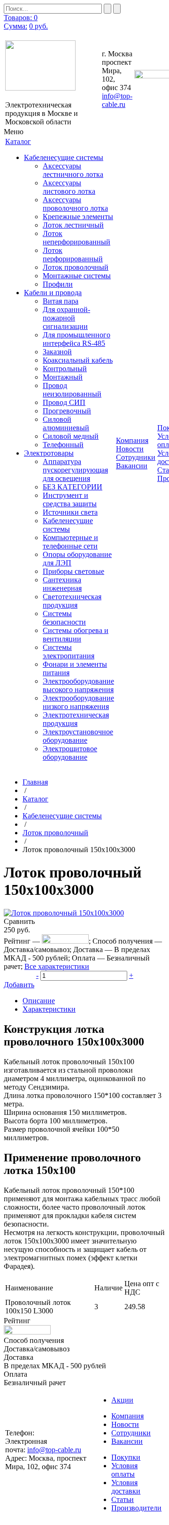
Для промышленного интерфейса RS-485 (76, 339)
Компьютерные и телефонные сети (70, 542)
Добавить (19, 985)
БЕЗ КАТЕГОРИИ (72, 487)
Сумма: (15, 26)
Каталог (35, 799)
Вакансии (131, 466)
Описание (39, 1001)
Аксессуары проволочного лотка (75, 204)
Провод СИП (64, 402)
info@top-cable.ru (117, 100)
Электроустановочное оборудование (78, 736)
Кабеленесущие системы (63, 157)
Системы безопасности (64, 618)
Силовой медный (71, 436)
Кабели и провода (53, 293)
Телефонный (63, 445)
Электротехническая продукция (76, 719)
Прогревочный (67, 411)
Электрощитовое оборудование (70, 753)
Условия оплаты (124, 1470)
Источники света (70, 512)
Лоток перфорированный (73, 254)
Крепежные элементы (78, 217)
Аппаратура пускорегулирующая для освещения (75, 470)
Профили (58, 284)
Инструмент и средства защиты (70, 499)
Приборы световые (73, 571)
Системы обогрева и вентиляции (75, 634)
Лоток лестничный (73, 225)
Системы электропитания (68, 651)
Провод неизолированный (72, 389)
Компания (127, 1416)
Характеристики (49, 1009)
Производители (136, 1508)
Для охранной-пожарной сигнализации (66, 317)
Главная (35, 782)
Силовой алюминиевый (66, 423)
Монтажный (63, 377)
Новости (130, 449)
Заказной (57, 352)
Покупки (125, 1457)
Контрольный (65, 369)
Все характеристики (56, 966)
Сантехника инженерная (62, 584)
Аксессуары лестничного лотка (73, 170)
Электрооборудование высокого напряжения (78, 685)
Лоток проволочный (75, 267)
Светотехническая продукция (72, 601)
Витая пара (60, 301)
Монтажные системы (77, 276)
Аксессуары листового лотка (69, 187)
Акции (122, 1400)
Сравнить (19, 921)
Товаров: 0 (21, 18)
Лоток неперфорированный (76, 237)
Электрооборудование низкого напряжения (78, 702)
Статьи (122, 1499)
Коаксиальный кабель (78, 360)
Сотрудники (135, 457)
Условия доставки (125, 1487)
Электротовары (49, 453)
